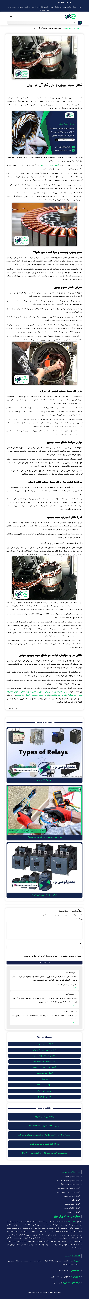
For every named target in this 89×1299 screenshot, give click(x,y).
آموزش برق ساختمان (58, 695)
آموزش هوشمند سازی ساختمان (44, 1061)
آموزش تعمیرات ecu (44, 1085)
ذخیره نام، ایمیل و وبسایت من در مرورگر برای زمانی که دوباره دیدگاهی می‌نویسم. (52, 956)
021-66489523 (64, 3)
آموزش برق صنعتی (23, 695)
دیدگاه (79, 919)
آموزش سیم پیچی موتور (50, 165)
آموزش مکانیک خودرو (44, 1091)
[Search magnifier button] (80, 23)
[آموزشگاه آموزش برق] (70, 16)
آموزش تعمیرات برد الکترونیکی (44, 1050)
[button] (9, 16)
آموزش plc (45, 1079)
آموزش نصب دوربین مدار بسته (44, 1067)
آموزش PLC (72, 695)
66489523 (65, 1270)
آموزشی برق (72, 1221)
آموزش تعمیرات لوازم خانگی (32, 692)
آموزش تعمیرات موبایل (44, 1044)
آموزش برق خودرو (44, 1096)
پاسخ (75, 987)
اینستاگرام (56, 1283)
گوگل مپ (64, 1276)
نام (81, 943)
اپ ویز (54, 1276)
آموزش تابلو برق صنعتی (40, 695)
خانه (78, 28)
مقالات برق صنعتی (68, 28)
